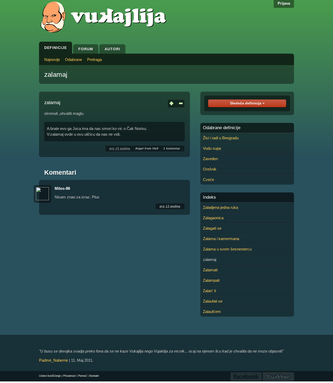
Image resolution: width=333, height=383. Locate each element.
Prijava (284, 3)
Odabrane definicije (221, 127)
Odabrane (73, 59)
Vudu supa (212, 148)
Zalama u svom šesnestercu (227, 249)
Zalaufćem (212, 311)
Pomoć (82, 375)
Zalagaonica (213, 218)
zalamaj (55, 74)
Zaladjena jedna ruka (220, 207)
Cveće (208, 179)
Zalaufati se (212, 301)
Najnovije (52, 59)
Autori (112, 49)
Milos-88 (62, 188)
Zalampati (211, 280)
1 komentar (171, 148)
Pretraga (94, 59)
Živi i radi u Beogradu (221, 138)
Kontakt (94, 375)
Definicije (55, 48)
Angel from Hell (146, 148)
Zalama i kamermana (221, 238)
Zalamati (210, 270)
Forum (85, 49)
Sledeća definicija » (247, 103)
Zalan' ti (209, 290)
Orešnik (209, 169)
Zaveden (210, 158)
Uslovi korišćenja (50, 375)
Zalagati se (212, 228)
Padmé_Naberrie (53, 360)
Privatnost (69, 375)
